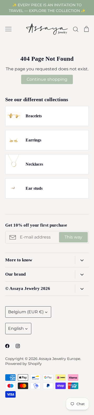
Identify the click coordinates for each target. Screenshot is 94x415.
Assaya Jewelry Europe (59, 359)
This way (73, 237)
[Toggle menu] (8, 29)
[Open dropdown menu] (82, 260)
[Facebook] (7, 346)
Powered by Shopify (23, 364)
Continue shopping (47, 79)
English (16, 328)
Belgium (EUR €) (26, 311)
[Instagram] (18, 346)
